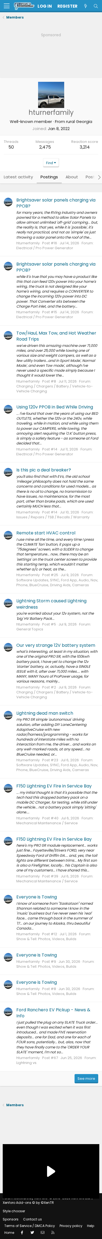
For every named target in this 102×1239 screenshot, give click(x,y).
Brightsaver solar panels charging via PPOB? (55, 203)
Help (90, 1225)
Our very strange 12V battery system (55, 645)
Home (9, 1232)
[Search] (96, 6)
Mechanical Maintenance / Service (47, 823)
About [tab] (72, 177)
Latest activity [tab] (18, 177)
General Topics (29, 629)
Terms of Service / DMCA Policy (29, 1225)
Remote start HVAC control (45, 533)
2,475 (45, 147)
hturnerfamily (28, 243)
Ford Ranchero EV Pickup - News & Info (53, 1013)
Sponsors (10, 1219)
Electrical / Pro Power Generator (44, 248)
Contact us (32, 1219)
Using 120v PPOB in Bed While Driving (54, 407)
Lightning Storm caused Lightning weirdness (51, 604)
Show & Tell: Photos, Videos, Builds (46, 939)
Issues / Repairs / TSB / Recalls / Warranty (52, 517)
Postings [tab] (49, 177)
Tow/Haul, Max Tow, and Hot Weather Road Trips (56, 336)
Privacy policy (71, 1225)
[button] (6, 6)
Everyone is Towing (36, 897)
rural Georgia (79, 121)
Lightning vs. (26, 1062)
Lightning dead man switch (44, 713)
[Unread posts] (85, 6)
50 (11, 147)
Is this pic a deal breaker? (43, 470)
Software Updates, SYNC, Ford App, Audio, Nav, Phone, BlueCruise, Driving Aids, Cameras (57, 583)
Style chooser (14, 1211)
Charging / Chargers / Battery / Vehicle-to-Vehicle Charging (54, 389)
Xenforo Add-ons (28, 1202)
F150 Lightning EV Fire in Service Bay (54, 786)
